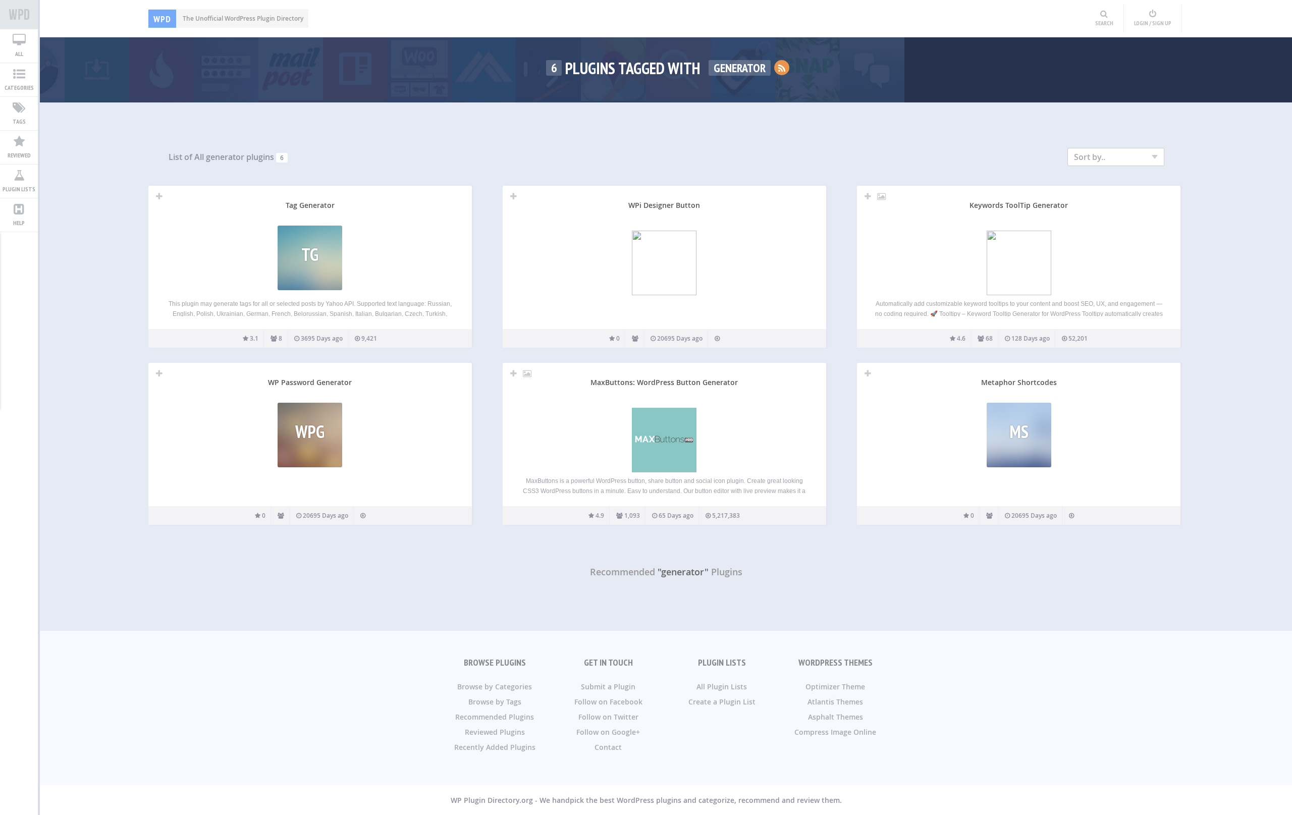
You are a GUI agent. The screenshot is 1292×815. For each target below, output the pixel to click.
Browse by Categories (494, 686)
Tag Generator (310, 205)
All (19, 54)
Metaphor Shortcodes (1019, 382)
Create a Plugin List (722, 702)
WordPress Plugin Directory (19, 14)
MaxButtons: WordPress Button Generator (664, 382)
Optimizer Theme (835, 686)
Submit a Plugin (608, 686)
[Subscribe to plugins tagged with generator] (781, 67)
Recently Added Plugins (494, 747)
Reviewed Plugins (495, 732)
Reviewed (19, 155)
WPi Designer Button (664, 205)
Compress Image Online (835, 732)
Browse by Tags (494, 702)
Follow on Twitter (608, 717)
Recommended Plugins (494, 717)
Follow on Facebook (608, 702)
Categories (19, 87)
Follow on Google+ (608, 732)
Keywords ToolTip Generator (1019, 205)
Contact (608, 747)
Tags (19, 121)
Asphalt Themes (835, 717)
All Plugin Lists (721, 686)
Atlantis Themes (835, 702)
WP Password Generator (310, 382)
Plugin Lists (19, 189)
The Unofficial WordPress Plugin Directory (228, 18)
